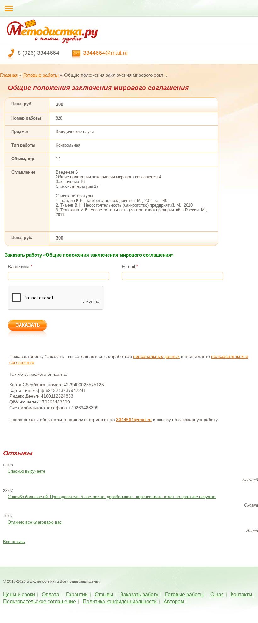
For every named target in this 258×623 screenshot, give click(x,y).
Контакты (241, 594)
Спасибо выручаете (26, 471)
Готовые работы (41, 75)
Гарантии (77, 594)
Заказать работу (139, 594)
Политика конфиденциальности (120, 601)
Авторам (174, 601)
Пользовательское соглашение (39, 601)
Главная (9, 75)
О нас (217, 594)
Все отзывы (14, 541)
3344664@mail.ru (105, 53)
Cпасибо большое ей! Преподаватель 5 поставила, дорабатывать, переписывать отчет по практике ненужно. (112, 496)
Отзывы (104, 594)
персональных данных (156, 356)
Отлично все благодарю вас (35, 522)
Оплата (50, 594)
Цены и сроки (19, 594)
